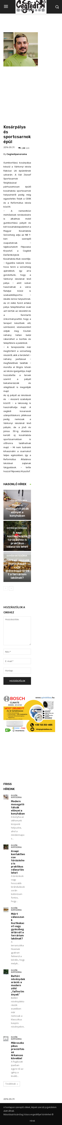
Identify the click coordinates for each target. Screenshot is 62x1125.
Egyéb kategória (17, 501)
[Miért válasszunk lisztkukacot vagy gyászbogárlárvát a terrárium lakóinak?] (5, 909)
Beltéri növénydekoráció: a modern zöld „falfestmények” (18, 985)
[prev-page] (5, 588)
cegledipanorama (17, 154)
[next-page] (11, 588)
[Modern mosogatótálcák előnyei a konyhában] (5, 797)
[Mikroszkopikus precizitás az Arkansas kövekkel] (5, 1038)
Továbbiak (10, 1083)
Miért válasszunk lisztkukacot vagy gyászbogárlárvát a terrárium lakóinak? (17, 568)
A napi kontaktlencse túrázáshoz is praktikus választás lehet (17, 539)
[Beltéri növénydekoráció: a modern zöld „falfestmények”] (5, 971)
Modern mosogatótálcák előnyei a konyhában (17, 510)
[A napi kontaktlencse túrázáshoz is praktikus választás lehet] (5, 846)
